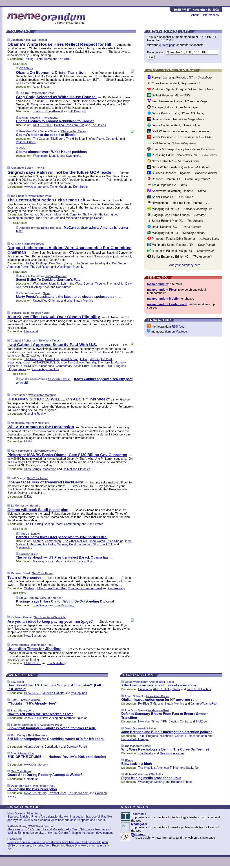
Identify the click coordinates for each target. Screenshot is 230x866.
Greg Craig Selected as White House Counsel (56, 97)
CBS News (26, 68)
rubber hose (46, 366)
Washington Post (43, 93)
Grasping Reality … (37, 413)
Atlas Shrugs (41, 86)
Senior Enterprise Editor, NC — (181, 256)
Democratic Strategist (38, 214)
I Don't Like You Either (51, 588)
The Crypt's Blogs (35, 263)
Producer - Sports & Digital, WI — (182, 89)
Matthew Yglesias (37, 423)
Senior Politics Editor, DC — (177, 113)
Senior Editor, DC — (172, 197)
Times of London (29, 533)
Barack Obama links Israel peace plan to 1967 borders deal (61, 537)
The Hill (39, 167)
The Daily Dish (33, 359)
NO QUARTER (42, 125)
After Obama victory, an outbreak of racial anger (159, 685)
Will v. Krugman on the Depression (40, 427)
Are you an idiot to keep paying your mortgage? (50, 621)
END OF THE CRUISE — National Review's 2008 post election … (56, 758)
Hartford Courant (55, 276)
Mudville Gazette (53, 693)
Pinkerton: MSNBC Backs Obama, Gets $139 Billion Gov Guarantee (67, 455)
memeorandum (157, 284)
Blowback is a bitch (136, 764)
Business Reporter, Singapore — (184, 173)
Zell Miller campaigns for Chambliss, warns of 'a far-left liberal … (55, 740)
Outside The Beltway (70, 362)
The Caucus (49, 117)
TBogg (129, 760)
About (195, 15)
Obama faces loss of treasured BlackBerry (45, 482)
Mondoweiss (24, 547)
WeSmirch (138, 834)
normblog (85, 544)
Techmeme (138, 814)
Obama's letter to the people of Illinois (45, 135)
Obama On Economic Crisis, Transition (51, 72)
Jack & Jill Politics (199, 689)
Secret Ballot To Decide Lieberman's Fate (48, 279)
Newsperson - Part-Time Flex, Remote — (180, 203)
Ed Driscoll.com (78, 793)
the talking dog (108, 214)
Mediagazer (139, 824)
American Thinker (168, 767)
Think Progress (50, 227)
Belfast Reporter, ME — (170, 95)
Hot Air (34, 505)
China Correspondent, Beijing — (175, 83)
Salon (46, 293)
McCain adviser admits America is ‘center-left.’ (73, 229)
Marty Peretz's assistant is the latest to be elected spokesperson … (68, 296)
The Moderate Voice (137, 746)
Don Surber (80, 186)
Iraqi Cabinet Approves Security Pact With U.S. (52, 344)
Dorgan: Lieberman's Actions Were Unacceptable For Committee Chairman (69, 250)
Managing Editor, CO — (181, 209)
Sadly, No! (192, 767)
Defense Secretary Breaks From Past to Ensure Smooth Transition (164, 715)
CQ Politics (39, 40)
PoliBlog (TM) (147, 703)
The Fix (38, 111)
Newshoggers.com (19, 362)
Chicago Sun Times (73, 131)
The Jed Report (40, 266)
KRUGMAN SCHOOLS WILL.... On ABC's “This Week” (58, 399)
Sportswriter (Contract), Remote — (178, 191)
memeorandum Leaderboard (167, 304)
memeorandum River (161, 289)
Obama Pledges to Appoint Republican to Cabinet (55, 121)
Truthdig (90, 362)
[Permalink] (8, 39)
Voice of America (51, 598)
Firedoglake (102, 263)
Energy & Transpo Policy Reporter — (183, 149)
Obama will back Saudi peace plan (37, 510)
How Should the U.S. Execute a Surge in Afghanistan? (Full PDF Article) (54, 687)
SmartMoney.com (22, 710)
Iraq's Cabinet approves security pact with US (74, 381)
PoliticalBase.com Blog (69, 125)
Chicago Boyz (84, 561)
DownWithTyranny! (61, 263)
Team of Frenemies (24, 577)
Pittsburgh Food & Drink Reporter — (185, 238)
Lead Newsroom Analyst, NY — (179, 101)
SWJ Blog (17, 682)
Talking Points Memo (38, 59)
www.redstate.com (36, 186)
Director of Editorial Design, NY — (183, 250)
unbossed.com (197, 736)
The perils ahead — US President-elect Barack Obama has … (64, 557)
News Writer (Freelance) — (180, 167)
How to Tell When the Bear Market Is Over (40, 714)
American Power (18, 266)
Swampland (73, 155)
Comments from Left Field (85, 588)
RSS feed (178, 326)
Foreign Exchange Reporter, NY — (181, 77)
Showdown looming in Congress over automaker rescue (51, 728)
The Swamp (41, 605)
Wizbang (29, 588)
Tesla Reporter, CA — (169, 185)
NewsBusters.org (45, 450)
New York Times (49, 340)
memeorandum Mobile (163, 298)
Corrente (75, 214)
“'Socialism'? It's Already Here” (32, 703)
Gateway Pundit (67, 544)
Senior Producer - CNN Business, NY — (181, 137)
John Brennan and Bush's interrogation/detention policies (166, 732)
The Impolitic (115, 283)
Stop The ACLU (103, 544)
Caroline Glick (28, 554)
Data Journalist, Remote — (177, 119)
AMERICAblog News (36, 287)
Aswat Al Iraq (69, 359)
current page (167, 45)
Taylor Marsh (58, 186)
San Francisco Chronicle (50, 617)
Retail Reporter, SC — (176, 226)
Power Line (52, 359)
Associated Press (59, 379)
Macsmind (61, 214)
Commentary (64, 366)
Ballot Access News (36, 312)
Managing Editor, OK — (174, 107)
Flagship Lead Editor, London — (178, 215)
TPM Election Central (175, 721)
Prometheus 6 (54, 111)
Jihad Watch (95, 524)
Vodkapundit (79, 693)
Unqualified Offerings (46, 300)
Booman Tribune (94, 283)
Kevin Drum (81, 366)
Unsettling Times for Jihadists (34, 649)
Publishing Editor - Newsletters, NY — (184, 155)
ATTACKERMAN (44, 362)
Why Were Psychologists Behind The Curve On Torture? (165, 749)
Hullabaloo (145, 689)
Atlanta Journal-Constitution (42, 746)
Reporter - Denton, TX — (180, 179)
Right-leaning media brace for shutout (151, 778)
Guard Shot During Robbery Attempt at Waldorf (44, 775)
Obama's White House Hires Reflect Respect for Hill (59, 44)
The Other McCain (47, 218)
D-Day (84, 359)
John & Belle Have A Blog (41, 718)
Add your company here (184, 265)
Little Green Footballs (41, 544)
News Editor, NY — (175, 161)
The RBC (64, 59)
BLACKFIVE (28, 366)
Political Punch (25, 142)
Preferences (211, 15)
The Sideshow (84, 263)
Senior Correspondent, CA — (176, 125)
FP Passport (77, 111)
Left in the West (71, 283)
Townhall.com (57, 793)
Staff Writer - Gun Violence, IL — (180, 131)
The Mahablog (56, 663)
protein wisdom (31, 700)
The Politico (157, 774)
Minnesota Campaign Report (84, 218)
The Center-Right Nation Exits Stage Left (46, 200)
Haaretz (38, 541)
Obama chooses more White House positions (51, 152)
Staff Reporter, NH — (174, 143)
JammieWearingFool (204, 703)
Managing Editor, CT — (178, 233)
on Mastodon (180, 331)
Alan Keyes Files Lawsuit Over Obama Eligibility (53, 317)
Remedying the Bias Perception (32, 789)
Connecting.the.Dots (45, 369)
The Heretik (98, 125)
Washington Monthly (46, 155)
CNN (22, 148)
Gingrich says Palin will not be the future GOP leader (60, 172)
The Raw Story (64, 605)
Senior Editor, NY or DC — (177, 220)
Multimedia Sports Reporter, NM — (183, 244)
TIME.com (57, 138)
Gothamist (112, 138)
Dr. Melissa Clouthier (76, 469)
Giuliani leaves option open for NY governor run (159, 699)
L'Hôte (28, 441)
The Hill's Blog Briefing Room (85, 138)
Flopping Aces (16, 369)
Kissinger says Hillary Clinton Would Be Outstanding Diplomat (65, 601)
